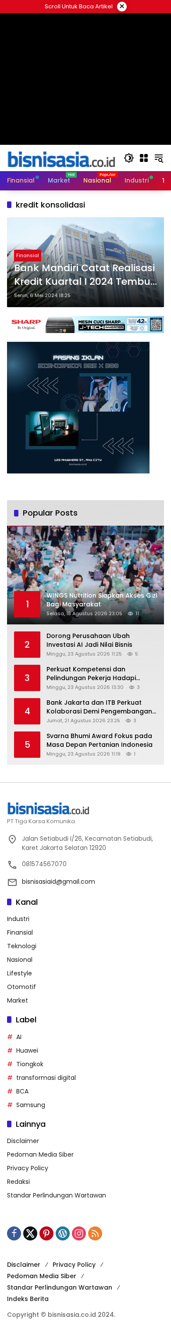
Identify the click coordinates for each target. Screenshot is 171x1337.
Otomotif (21, 986)
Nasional (19, 959)
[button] (129, 158)
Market (17, 1000)
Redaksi (18, 1181)
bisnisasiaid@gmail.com (58, 881)
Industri (18, 918)
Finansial (27, 255)
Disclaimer (23, 1140)
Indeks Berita (28, 1298)
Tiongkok (29, 1064)
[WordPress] (63, 1233)
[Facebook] (14, 1233)
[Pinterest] (46, 1233)
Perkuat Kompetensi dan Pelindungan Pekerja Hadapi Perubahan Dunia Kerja (91, 673)
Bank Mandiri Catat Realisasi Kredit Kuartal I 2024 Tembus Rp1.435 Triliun (85, 275)
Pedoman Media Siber (40, 1154)
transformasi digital (46, 1077)
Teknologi (21, 946)
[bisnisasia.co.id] (61, 157)
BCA (22, 1091)
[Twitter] (30, 1233)
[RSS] (95, 1233)
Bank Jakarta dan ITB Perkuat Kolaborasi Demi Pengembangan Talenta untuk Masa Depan (99, 707)
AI (18, 1036)
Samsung (30, 1104)
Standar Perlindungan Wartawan (56, 1195)
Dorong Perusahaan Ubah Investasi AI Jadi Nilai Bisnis (89, 640)
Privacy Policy (27, 1168)
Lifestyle (19, 973)
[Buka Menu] (144, 158)
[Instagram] (79, 1233)
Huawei (27, 1050)
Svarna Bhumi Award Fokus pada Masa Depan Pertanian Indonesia (99, 740)
